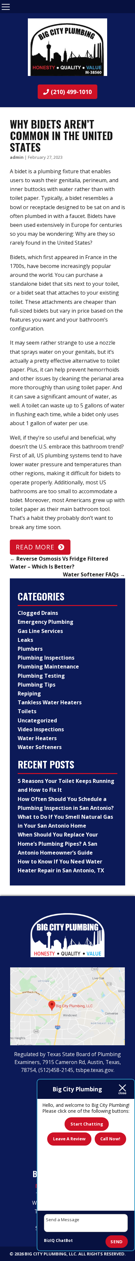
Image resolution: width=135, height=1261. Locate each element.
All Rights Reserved (101, 1254)
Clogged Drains (38, 613)
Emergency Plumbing (45, 621)
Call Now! (110, 1139)
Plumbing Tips (36, 684)
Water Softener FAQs (94, 574)
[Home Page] (67, 47)
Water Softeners (40, 747)
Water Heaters (37, 738)
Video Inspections (41, 729)
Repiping (29, 693)
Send (116, 1242)
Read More (35, 547)
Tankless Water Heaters (50, 702)
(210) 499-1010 (70, 92)
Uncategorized (37, 720)
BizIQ (49, 1240)
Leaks (25, 639)
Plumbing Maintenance (48, 666)
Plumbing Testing (41, 675)
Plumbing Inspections (46, 657)
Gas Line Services (40, 631)
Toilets (27, 711)
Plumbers (30, 648)
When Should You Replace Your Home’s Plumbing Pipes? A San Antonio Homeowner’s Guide (58, 843)
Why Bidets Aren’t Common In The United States (61, 135)
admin (17, 157)
